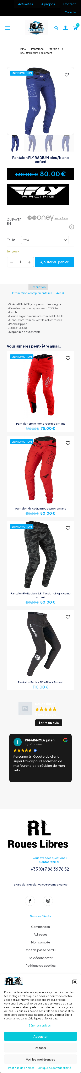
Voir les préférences (40, 1059)
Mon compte (40, 942)
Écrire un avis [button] (49, 723)
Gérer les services (39, 1025)
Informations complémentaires (32, 293)
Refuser (40, 1048)
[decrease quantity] (11, 262)
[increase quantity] (29, 262)
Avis (60, 293)
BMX (23, 48)
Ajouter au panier (54, 262)
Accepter (40, 1036)
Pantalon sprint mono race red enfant (40, 423)
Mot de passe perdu (40, 950)
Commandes (40, 926)
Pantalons (37, 48)
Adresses (41, 934)
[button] (75, 982)
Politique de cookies (21, 1067)
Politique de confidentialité (54, 1067)
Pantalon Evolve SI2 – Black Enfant (40, 682)
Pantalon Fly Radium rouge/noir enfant (40, 508)
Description (38, 287)
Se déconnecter (41, 958)
